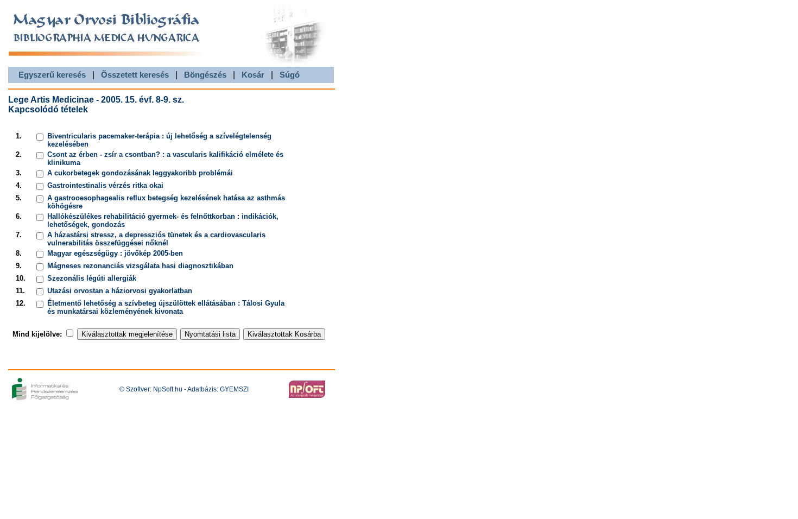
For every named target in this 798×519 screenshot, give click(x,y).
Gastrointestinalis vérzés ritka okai (105, 185)
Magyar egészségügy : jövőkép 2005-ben (115, 253)
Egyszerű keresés (52, 74)
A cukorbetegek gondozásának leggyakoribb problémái (140, 173)
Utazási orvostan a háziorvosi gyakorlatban (119, 291)
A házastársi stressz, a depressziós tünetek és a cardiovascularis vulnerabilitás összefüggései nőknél (156, 239)
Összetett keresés (135, 74)
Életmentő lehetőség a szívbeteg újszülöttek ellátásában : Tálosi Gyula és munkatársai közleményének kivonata (165, 307)
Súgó (290, 74)
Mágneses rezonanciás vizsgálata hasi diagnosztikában (140, 266)
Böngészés (205, 74)
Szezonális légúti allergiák (91, 278)
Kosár (253, 74)
